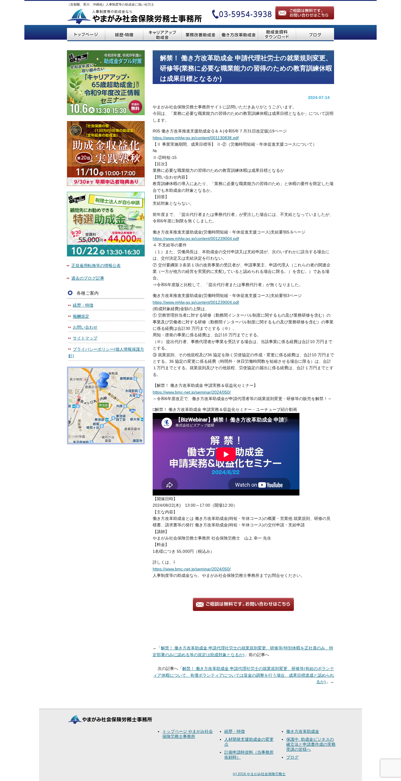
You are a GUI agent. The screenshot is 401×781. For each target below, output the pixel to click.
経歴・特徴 (83, 305)
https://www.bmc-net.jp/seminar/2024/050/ (192, 392)
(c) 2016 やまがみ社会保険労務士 (259, 774)
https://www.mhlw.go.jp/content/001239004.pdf (196, 238)
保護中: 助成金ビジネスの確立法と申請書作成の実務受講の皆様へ (311, 744)
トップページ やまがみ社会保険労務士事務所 (187, 734)
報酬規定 (81, 316)
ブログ (292, 757)
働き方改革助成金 (302, 731)
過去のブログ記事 (87, 278)
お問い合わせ (85, 327)
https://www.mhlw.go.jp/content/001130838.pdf (196, 137)
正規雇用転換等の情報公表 (96, 265)
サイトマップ (85, 338)
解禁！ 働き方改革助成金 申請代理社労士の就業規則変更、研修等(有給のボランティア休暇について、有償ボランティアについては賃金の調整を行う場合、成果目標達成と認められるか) (243, 675)
